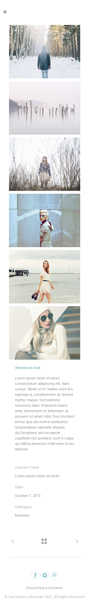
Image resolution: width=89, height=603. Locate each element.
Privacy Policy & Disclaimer (44, 588)
